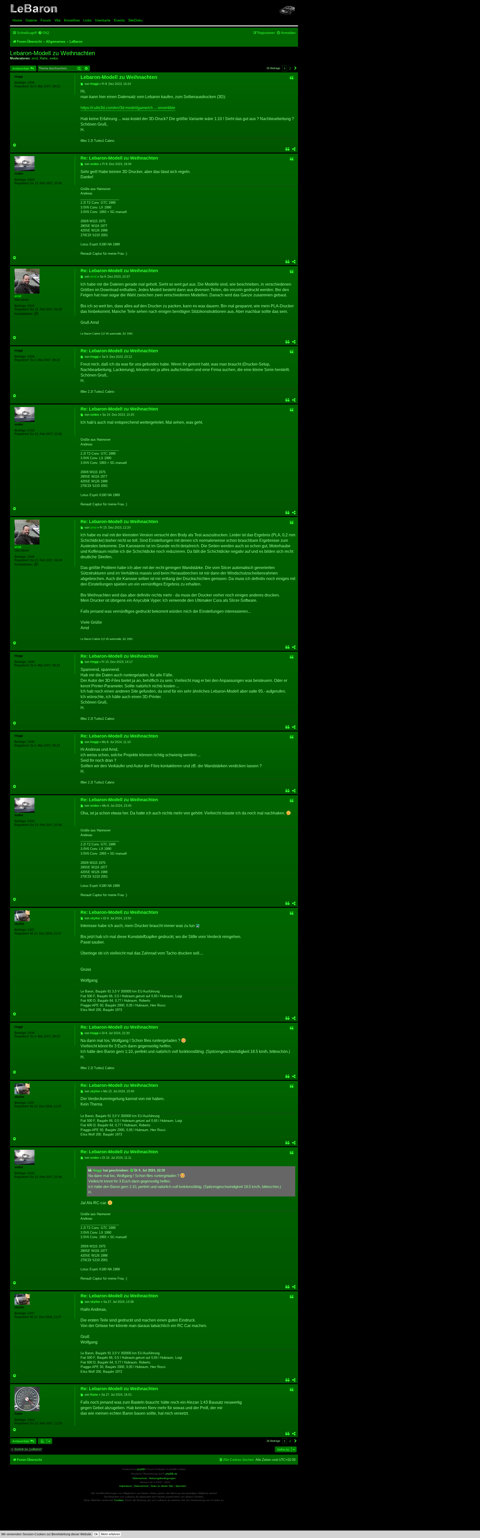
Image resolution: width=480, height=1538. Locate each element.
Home (17, 20)
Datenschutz (141, 1486)
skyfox (19, 924)
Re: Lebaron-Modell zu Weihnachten (119, 158)
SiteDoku (135, 20)
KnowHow (72, 20)
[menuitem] (43, 32)
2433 (31, 180)
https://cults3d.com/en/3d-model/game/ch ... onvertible (127, 108)
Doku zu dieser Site (162, 1486)
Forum (45, 20)
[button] (295, 68)
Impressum (125, 1486)
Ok (96, 1534)
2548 (31, 306)
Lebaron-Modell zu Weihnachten (52, 53)
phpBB (141, 1469)
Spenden (181, 1486)
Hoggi (18, 76)
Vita (57, 20)
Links (87, 20)
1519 (31, 1420)
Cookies (119, 1500)
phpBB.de (171, 1473)
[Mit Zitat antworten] (291, 78)
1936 (31, 82)
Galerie (31, 20)
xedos (54, 58)
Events (119, 20)
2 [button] (290, 68)
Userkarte (102, 20)
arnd (35, 58)
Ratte (44, 58)
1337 (31, 930)
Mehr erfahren (110, 1534)
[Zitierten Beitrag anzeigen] (132, 1170)
